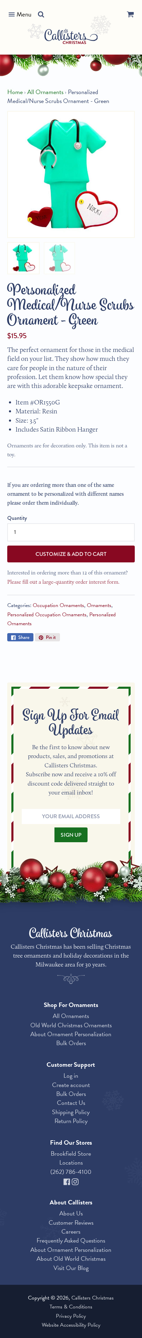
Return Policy (71, 1120)
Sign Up (71, 835)
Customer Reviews (71, 1222)
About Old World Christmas (71, 1258)
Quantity (17, 518)
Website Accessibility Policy (71, 1325)
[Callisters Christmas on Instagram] (75, 1180)
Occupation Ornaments (58, 605)
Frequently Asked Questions (71, 1240)
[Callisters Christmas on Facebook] (67, 1180)
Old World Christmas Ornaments (71, 1025)
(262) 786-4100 (70, 1171)
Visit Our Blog (71, 1267)
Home (15, 92)
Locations (71, 1162)
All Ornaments (45, 92)
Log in (70, 1075)
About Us (71, 1213)
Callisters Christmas (92, 1298)
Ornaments (99, 605)
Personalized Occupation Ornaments (47, 614)
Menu (24, 14)
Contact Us (71, 1102)
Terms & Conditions (71, 1307)
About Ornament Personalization (70, 1034)
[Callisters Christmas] (71, 37)
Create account (71, 1084)
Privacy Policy (71, 1316)
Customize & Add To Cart (71, 554)
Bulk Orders (71, 1043)
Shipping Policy (71, 1112)
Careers (70, 1231)
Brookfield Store (71, 1153)
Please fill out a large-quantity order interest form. (63, 582)
